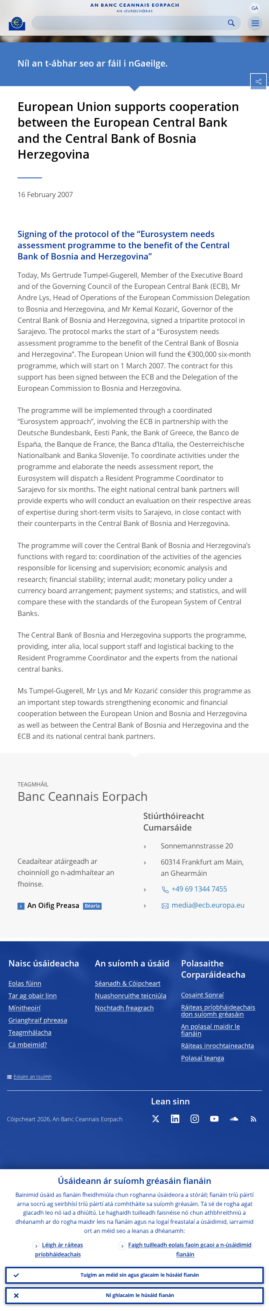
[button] (254, 8)
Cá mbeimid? (27, 1045)
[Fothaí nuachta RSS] (253, 1118)
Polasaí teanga (202, 1058)
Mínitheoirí (24, 1008)
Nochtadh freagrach (124, 1008)
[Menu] (255, 23)
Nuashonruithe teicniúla (130, 996)
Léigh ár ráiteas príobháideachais (59, 1250)
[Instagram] (194, 1118)
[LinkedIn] (175, 1118)
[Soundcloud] (234, 1118)
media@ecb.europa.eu (208, 905)
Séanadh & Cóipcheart (127, 984)
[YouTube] (214, 1118)
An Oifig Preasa (53, 906)
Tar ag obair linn (32, 996)
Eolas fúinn (24, 984)
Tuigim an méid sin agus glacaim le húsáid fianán (140, 1275)
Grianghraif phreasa (37, 1021)
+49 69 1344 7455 (199, 889)
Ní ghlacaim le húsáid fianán (140, 1295)
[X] (155, 1118)
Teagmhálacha (29, 1033)
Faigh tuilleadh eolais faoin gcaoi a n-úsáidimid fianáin (189, 1250)
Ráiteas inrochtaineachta (217, 1046)
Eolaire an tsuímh (32, 1077)
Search (231, 23)
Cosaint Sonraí (202, 995)
